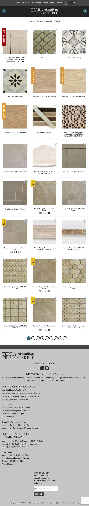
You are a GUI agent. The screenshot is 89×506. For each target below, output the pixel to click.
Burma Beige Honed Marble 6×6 (15, 249)
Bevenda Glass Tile (44, 133)
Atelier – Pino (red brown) (15, 133)
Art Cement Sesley (73, 58)
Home (31, 21)
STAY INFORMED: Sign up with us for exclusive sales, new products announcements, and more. (45, 478)
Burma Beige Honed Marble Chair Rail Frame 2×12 (44, 249)
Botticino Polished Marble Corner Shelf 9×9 (44, 172)
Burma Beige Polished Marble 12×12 (44, 288)
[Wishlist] (85, 11)
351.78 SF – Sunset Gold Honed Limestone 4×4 (15, 58)
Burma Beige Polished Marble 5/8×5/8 (15, 327)
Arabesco (44, 58)
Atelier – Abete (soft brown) (44, 97)
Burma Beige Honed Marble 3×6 (74, 210)
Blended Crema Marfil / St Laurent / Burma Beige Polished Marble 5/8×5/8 (74, 134)
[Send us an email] (73, 3)
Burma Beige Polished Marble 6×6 (44, 327)
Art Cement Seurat (15, 97)
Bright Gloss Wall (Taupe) (15, 209)
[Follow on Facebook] (70, 3)
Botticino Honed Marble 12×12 (15, 172)
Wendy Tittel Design (71, 503)
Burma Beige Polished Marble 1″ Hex (15, 288)
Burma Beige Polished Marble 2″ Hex (74, 288)
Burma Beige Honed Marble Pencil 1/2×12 (74, 249)
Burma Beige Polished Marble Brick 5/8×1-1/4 (74, 327)
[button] (65, 3)
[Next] (65, 338)
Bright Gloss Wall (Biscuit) (73, 172)
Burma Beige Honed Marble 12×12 (44, 210)
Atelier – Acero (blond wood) (73, 97)
